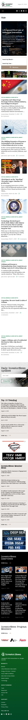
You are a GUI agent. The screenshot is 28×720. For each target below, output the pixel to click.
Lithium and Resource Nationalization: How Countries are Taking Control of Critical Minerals (14, 266)
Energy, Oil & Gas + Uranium (8, 671)
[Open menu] (2, 10)
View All (4, 435)
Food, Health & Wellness (7, 673)
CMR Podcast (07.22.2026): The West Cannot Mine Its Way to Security (13, 416)
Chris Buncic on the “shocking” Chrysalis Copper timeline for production (12, 181)
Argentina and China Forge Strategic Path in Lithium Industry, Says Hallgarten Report (13, 102)
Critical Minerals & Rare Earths (9, 97)
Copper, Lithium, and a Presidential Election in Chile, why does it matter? (14, 342)
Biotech (3, 666)
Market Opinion (5, 678)
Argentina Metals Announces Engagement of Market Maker (13, 471)
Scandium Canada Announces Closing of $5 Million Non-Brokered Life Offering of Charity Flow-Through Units (13, 504)
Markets (15, 67)
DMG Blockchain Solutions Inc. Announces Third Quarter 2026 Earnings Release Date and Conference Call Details (13, 481)
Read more (6, 46)
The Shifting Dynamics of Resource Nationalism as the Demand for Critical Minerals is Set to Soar (13, 143)
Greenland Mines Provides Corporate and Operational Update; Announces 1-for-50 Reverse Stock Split (13, 515)
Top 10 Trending (9, 400)
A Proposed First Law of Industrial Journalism (12, 31)
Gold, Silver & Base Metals (8, 676)
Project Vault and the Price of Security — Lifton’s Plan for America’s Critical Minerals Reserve (13, 426)
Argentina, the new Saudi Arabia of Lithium (14, 301)
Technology (4, 680)
